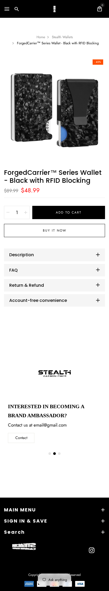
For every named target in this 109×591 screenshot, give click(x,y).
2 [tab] (54, 453)
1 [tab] (49, 453)
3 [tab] (59, 453)
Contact (21, 437)
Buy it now (54, 230)
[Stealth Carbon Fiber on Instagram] (91, 550)
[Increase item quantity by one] (25, 212)
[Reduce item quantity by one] (8, 212)
